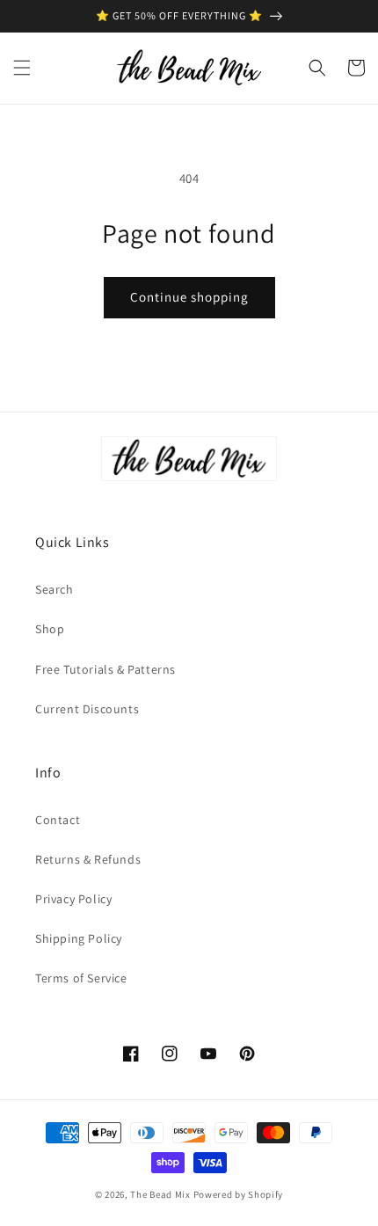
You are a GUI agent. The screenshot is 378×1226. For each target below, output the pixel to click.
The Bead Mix (160, 1194)
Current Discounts (87, 709)
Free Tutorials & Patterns (105, 669)
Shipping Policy (78, 938)
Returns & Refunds (88, 859)
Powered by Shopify (238, 1194)
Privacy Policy (73, 899)
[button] (22, 67)
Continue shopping (189, 296)
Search (54, 589)
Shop (49, 629)
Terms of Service (81, 978)
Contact (57, 820)
